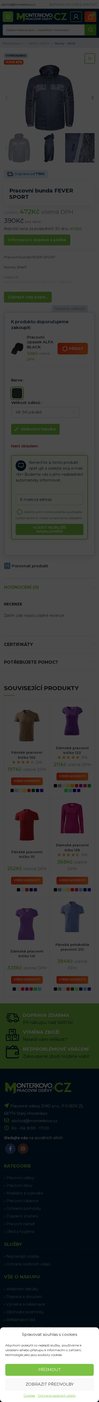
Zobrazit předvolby (50, 1384)
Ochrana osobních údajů (57, 1395)
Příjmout (49, 1369)
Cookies (29, 1395)
